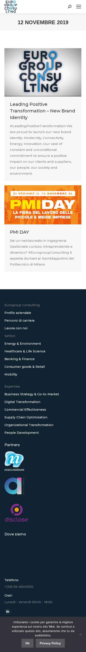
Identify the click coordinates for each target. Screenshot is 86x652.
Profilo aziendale (17, 313)
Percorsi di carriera (19, 320)
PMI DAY (19, 232)
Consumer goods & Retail (24, 367)
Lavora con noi (16, 328)
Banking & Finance (19, 359)
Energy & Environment (22, 344)
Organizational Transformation (28, 425)
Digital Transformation (22, 402)
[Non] (80, 634)
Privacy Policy (50, 643)
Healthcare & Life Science (24, 351)
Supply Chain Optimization (25, 417)
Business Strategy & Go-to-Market (31, 394)
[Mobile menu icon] (79, 6)
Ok (27, 643)
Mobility (10, 374)
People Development (21, 433)
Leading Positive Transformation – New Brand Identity (42, 111)
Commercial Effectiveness (25, 410)
